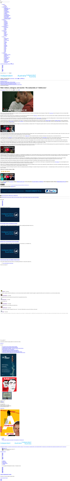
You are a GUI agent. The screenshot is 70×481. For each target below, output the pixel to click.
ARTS (12, 195)
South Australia (6, 58)
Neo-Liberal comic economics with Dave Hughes (9, 346)
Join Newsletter (6, 16)
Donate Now (2, 408)
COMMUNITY (15, 195)
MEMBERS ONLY (7, 8)
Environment (4, 26)
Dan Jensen (51, 113)
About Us (3, 460)
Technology (6, 34)
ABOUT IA (6, 7)
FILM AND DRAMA (4, 195)
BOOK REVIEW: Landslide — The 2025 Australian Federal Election (12, 348)
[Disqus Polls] (35, 277)
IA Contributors (6, 14)
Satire (5, 49)
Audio (5, 51)
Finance (5, 32)
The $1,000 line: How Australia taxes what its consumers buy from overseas (13, 352)
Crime (5, 44)
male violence (17, 197)
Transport (5, 35)
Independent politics (7, 15)
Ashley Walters (11, 121)
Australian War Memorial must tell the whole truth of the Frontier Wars (11, 84)
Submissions (4, 461)
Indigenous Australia (7, 54)
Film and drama (6, 40)
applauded (10, 137)
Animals (5, 41)
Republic (5, 56)
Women (5, 48)
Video (5, 50)
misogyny (21, 197)
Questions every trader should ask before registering (10, 347)
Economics (6, 23)
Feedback (5, 13)
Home (3, 4)
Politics (3, 19)
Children (5, 42)
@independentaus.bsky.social (61, 181)
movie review (9, 197)
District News (6, 55)
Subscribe (12, 186)
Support (5, 474)
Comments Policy (5, 463)
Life (3, 36)
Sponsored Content (7, 18)
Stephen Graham (48, 120)
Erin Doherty (45, 137)
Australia (3, 52)
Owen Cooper (32, 197)
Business (3, 30)
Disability (5, 45)
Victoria (5, 60)
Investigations (6, 25)
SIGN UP (1, 343)
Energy (5, 28)
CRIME (9, 195)
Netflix (12, 197)
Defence (5, 24)
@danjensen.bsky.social (20, 181)
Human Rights (6, 38)
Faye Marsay (21, 121)
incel (14, 197)
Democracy (6, 22)
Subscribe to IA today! (3, 81)
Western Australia (6, 61)
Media (5, 33)
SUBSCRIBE (6, 9)
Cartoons (5, 39)
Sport (5, 47)
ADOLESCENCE (4, 197)
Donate (5, 451)
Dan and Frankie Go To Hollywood (37, 181)
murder (24, 197)
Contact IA (6, 12)
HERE (5, 182)
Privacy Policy (6, 17)
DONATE (5, 10)
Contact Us (5, 448)
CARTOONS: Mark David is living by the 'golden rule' (10, 350)
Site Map (3, 464)
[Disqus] (35, 301)
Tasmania (5, 59)
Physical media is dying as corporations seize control (8, 83)
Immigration (6, 62)
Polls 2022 (5, 21)
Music (5, 43)
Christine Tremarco (58, 120)
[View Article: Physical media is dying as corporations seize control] (9, 221)
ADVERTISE (6, 11)
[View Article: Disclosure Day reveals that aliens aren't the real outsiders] (9, 239)
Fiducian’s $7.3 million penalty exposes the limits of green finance (10, 82)
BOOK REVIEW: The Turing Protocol (8, 349)
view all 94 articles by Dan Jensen (8, 263)
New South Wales (7, 57)
